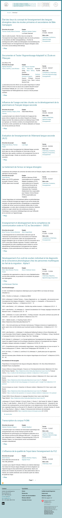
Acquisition (51, 152)
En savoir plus (8, 414)
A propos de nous (27, 500)
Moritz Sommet (15, 31)
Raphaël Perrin (26, 459)
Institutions (52, 37)
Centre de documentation (29, 495)
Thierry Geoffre (6, 68)
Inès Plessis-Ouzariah (28, 66)
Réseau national (26, 498)
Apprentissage (46, 39)
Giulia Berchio (6, 177)
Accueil (9, 12)
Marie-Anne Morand (7, 270)
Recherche (25, 493)
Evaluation (52, 151)
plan (9, 496)
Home (23, 491)
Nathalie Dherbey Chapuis (9, 111)
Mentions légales (46, 495)
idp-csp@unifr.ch (6, 498)
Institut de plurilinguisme (48, 491)
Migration (45, 152)
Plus (5, 48)
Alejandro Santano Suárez (29, 31)
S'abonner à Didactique (2, 483)
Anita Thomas (6, 232)
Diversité (45, 74)
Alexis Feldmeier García (28, 270)
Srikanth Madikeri (27, 427)
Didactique (45, 37)
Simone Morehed (15, 232)
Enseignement (46, 41)
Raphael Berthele (7, 66)
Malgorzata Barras (7, 145)
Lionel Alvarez (15, 68)
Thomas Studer (6, 31)
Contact (4, 496)
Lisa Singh (25, 145)
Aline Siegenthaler (27, 232)
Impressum (45, 493)
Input (50, 463)
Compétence (46, 72)
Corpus (44, 117)
